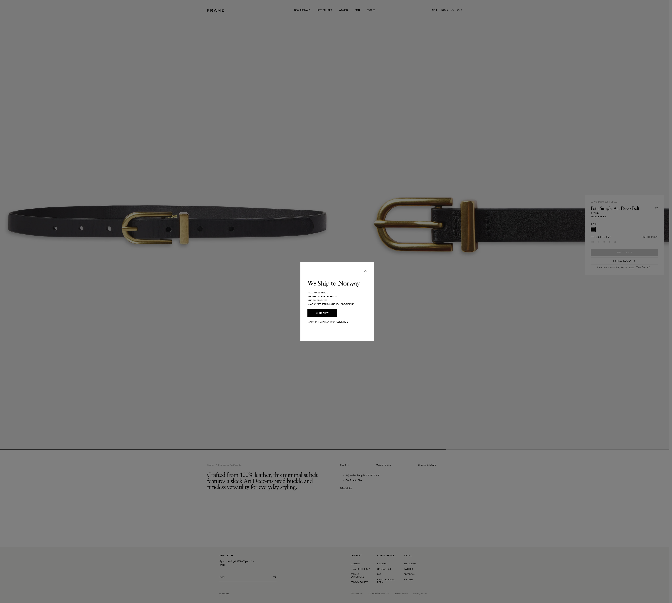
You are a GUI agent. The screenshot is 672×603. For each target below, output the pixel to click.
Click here (342, 321)
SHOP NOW (322, 313)
